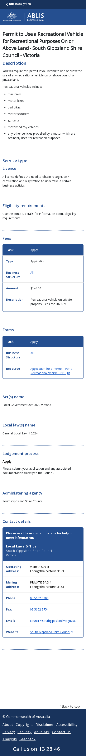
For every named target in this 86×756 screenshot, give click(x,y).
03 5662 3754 (39, 609)
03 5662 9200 (39, 598)
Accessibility (66, 724)
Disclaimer (44, 724)
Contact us (61, 732)
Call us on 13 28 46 (36, 748)
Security (25, 732)
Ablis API (41, 732)
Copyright (24, 724)
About (8, 724)
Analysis (10, 739)
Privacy (9, 732)
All (32, 272)
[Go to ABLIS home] (23, 17)
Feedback (27, 739)
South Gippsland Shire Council (51, 632)
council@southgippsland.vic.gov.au (53, 621)
